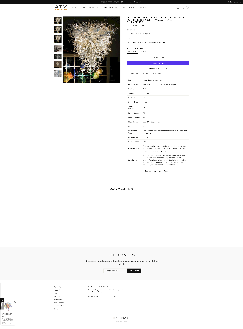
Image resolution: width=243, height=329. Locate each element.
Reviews (2, 305)
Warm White (132, 52)
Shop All (75, 8)
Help (142, 8)
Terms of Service (59, 303)
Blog (55, 293)
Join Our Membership (234, 2)
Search (56, 309)
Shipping (57, 296)
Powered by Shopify (121, 321)
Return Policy (58, 299)
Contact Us (58, 287)
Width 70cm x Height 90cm (137, 42)
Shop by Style (91, 8)
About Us (57, 290)
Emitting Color (135, 48)
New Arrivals (130, 8)
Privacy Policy (59, 306)
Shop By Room (110, 8)
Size (129, 39)
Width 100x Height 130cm (157, 42)
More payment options (158, 68)
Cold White (143, 52)
